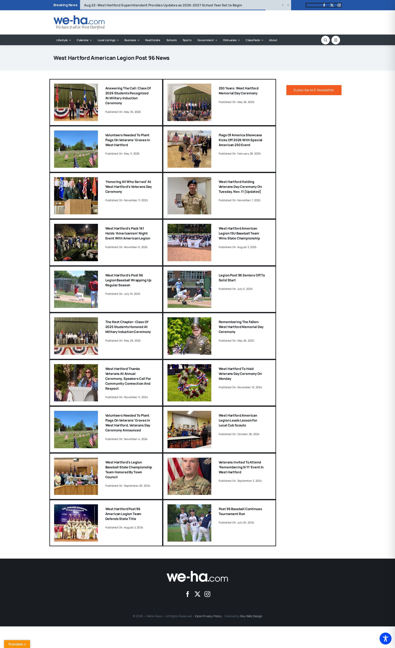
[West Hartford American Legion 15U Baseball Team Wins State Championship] (189, 226)
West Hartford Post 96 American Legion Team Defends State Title (123, 514)
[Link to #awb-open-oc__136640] (335, 40)
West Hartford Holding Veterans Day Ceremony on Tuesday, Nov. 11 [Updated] (240, 186)
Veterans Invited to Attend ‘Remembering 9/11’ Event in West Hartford (241, 467)
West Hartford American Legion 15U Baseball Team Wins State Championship (239, 233)
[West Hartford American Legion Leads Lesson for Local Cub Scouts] (189, 413)
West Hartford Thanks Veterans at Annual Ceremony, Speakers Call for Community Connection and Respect (128, 378)
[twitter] (331, 5)
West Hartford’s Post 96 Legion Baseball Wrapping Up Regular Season (128, 280)
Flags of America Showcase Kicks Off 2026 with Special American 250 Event (241, 140)
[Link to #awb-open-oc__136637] (325, 40)
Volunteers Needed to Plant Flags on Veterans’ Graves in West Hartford (127, 140)
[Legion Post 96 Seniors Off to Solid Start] (189, 273)
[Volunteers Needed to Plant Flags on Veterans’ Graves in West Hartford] (76, 133)
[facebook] (324, 5)
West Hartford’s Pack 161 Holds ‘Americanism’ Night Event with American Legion (127, 233)
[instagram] (339, 5)
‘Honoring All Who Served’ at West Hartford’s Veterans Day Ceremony (128, 186)
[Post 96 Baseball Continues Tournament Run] (189, 507)
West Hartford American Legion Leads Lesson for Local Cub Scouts (238, 420)
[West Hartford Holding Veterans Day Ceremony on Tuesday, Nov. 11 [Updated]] (189, 180)
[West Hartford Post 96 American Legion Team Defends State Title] (76, 507)
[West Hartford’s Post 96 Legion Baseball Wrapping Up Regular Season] (76, 273)
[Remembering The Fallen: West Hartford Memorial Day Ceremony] (189, 320)
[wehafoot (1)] (197, 572)
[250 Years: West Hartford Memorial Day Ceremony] (189, 86)
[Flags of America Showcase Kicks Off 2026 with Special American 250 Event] (189, 133)
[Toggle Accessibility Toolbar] (385, 638)
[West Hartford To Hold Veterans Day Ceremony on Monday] (189, 367)
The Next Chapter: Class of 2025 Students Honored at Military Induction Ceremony (128, 327)
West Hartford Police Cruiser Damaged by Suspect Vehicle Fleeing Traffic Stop (153, 5)
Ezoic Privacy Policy (208, 616)
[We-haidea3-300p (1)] (79, 17)
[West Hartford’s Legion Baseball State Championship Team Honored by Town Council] (76, 460)
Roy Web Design (251, 616)
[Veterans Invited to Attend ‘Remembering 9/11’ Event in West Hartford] (189, 460)
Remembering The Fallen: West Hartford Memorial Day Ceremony (241, 327)
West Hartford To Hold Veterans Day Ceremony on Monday (240, 373)
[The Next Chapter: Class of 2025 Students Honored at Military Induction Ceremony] (76, 320)
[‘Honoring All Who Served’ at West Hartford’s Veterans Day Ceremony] (76, 180)
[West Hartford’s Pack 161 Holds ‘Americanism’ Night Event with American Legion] (76, 226)
